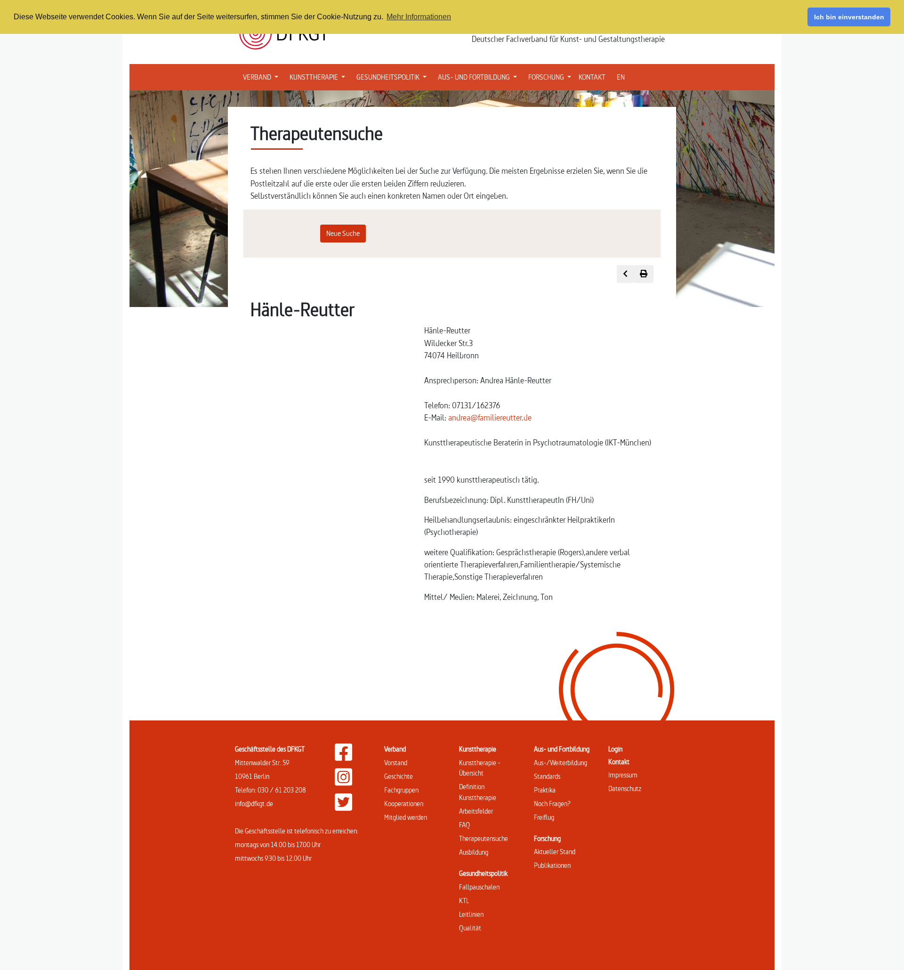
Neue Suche (343, 233)
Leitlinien (471, 914)
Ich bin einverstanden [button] (849, 17)
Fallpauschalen (479, 887)
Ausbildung (473, 852)
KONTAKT (592, 77)
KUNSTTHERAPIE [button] (319, 76)
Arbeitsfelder (476, 811)
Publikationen (552, 865)
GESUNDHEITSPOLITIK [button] (393, 76)
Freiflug (544, 817)
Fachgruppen (401, 790)
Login (615, 749)
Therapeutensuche (483, 838)
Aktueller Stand (554, 852)
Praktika (545, 790)
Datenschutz (624, 788)
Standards (547, 776)
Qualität (470, 928)
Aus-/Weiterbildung (560, 763)
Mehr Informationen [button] (419, 17)
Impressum (623, 775)
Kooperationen (403, 804)
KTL (464, 901)
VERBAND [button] (262, 76)
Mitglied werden (405, 817)
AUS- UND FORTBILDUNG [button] (479, 76)
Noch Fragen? (552, 804)
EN (621, 77)
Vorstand (395, 763)
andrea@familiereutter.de (490, 417)
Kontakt (619, 762)
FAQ (464, 825)
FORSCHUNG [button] (551, 76)
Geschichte (398, 776)
